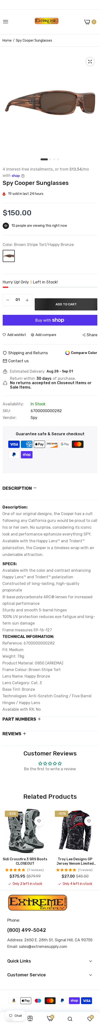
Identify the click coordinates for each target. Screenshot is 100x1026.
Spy (34, 417)
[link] (39, 821)
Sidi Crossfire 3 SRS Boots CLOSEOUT (25, 861)
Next (91, 847)
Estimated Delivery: (27, 371)
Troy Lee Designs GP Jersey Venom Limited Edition (75, 861)
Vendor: (10, 418)
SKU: (7, 411)
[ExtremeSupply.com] (46, 22)
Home (7, 40)
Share (92, 335)
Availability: (13, 404)
